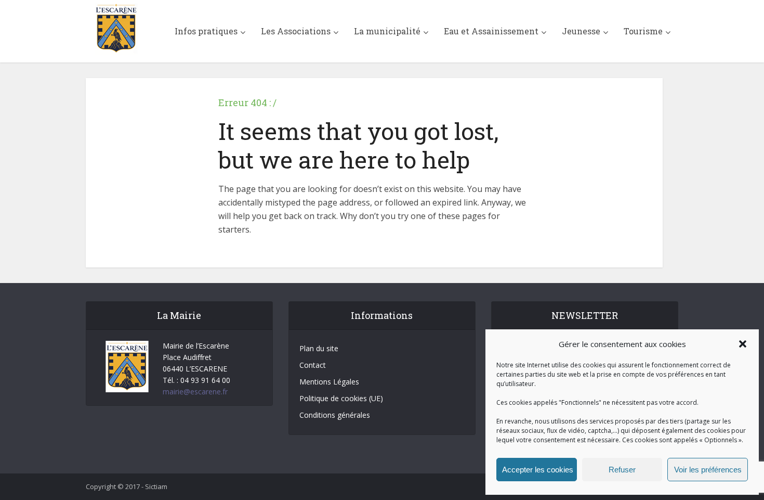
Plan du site (318, 348)
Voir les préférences (708, 469)
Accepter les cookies (537, 469)
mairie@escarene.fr (195, 391)
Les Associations (296, 30)
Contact (312, 365)
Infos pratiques (206, 30)
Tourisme (643, 30)
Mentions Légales (329, 382)
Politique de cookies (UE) (341, 398)
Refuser (622, 469)
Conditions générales (334, 415)
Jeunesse (581, 30)
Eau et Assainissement (491, 30)
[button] (742, 344)
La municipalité (387, 30)
